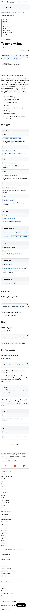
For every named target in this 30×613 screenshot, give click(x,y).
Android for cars (5, 521)
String (5, 215)
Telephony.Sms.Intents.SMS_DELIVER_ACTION (15, 403)
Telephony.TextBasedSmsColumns (11, 59)
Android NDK (4, 562)
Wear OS (3, 516)
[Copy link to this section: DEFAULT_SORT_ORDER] (19, 297)
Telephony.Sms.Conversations (12, 138)
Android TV (4, 524)
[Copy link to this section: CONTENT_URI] (13, 328)
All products (4, 596)
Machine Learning (5, 497)
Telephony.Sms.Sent (9, 200)
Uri (16, 247)
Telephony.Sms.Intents (10, 175)
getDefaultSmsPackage (9, 268)
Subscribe (21, 605)
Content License (17, 454)
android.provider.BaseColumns (20, 232)
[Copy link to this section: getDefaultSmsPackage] (19, 355)
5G (2, 507)
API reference (6, 7)
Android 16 (4, 533)
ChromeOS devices (6, 519)
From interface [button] (16, 232)
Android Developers (5, 12)
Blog (2, 486)
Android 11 (3, 545)
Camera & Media (5, 502)
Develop (14, 12)
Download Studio (5, 559)
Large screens (4, 514)
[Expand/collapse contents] (10, 19)
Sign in (26, 2)
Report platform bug (6, 568)
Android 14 (4, 538)
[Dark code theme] (28, 304)
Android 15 (4, 535)
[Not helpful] (13, 16)
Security (3, 478)
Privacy (3, 505)
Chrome (3, 588)
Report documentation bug (7, 571)
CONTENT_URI (6, 251)
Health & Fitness (5, 500)
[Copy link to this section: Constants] (11, 291)
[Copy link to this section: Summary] (11, 125)
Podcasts (3, 488)
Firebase (3, 591)
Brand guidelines (16, 601)
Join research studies (6, 576)
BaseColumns (23, 57)
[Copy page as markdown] (8, 47)
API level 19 (8, 39)
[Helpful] (11, 16)
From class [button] (11, 283)
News (2, 483)
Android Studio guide (6, 552)
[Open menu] (2, 2)
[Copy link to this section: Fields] (7, 322)
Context (18, 268)
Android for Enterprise (6, 476)
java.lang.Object (5, 63)
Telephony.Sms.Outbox (9, 187)
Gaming (3, 495)
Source (3, 481)
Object (9, 57)
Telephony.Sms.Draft (9, 150)
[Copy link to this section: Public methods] (16, 350)
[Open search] (19, 2)
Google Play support (6, 573)
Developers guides (5, 554)
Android (3, 474)
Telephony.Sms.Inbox (9, 163)
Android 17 (4, 530)
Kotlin (22, 50)
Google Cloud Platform (7, 593)
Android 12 (4, 543)
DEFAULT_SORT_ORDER (9, 219)
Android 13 (3, 540)
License (8, 601)
